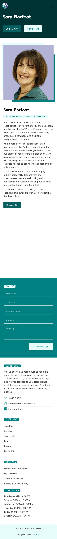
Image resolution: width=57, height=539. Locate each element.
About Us (8, 426)
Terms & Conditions (13, 478)
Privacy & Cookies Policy (16, 483)
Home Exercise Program (16, 468)
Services (8, 431)
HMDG (37, 535)
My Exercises (10, 473)
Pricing (7, 446)
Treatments (9, 436)
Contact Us (9, 451)
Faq (6, 441)
